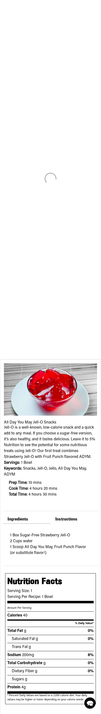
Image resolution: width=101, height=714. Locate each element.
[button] (90, 703)
